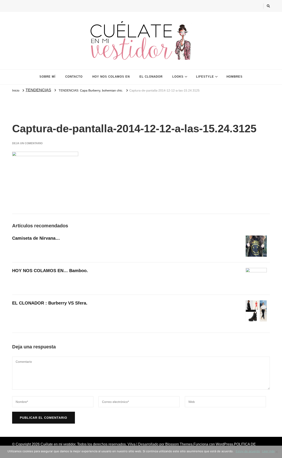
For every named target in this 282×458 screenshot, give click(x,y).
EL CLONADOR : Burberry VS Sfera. (49, 303)
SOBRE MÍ (47, 76)
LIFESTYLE (205, 76)
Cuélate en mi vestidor (58, 444)
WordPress (224, 444)
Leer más (268, 451)
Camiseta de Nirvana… (36, 238)
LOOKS (178, 76)
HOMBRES (234, 76)
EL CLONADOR (151, 76)
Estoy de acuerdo (248, 451)
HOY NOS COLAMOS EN (111, 76)
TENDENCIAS (38, 90)
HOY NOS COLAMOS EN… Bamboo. (50, 270)
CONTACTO (74, 76)
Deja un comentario (27, 143)
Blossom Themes (179, 444)
